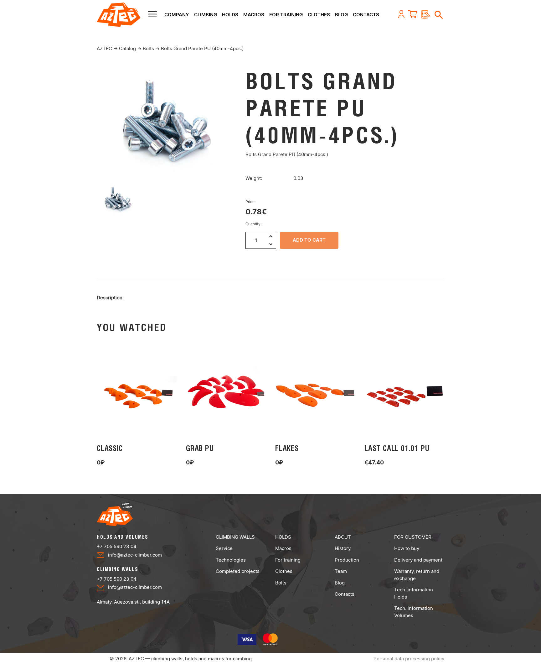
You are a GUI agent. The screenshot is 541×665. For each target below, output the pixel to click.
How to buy (406, 548)
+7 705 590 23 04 (117, 546)
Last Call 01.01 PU (396, 448)
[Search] (436, 14)
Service (224, 548)
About (343, 537)
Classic (110, 448)
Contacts (344, 594)
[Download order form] (423, 14)
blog (341, 15)
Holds (230, 15)
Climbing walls (235, 537)
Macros (253, 15)
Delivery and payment (418, 560)
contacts (366, 15)
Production (347, 560)
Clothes (319, 15)
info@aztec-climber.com (135, 555)
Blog (340, 583)
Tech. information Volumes (413, 611)
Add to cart (309, 240)
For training (286, 15)
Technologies (231, 560)
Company (176, 15)
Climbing (205, 15)
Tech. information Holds (413, 593)
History (343, 548)
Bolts (280, 583)
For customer (412, 537)
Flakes (287, 448)
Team (341, 571)
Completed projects (238, 571)
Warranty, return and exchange (416, 574)
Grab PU (200, 448)
